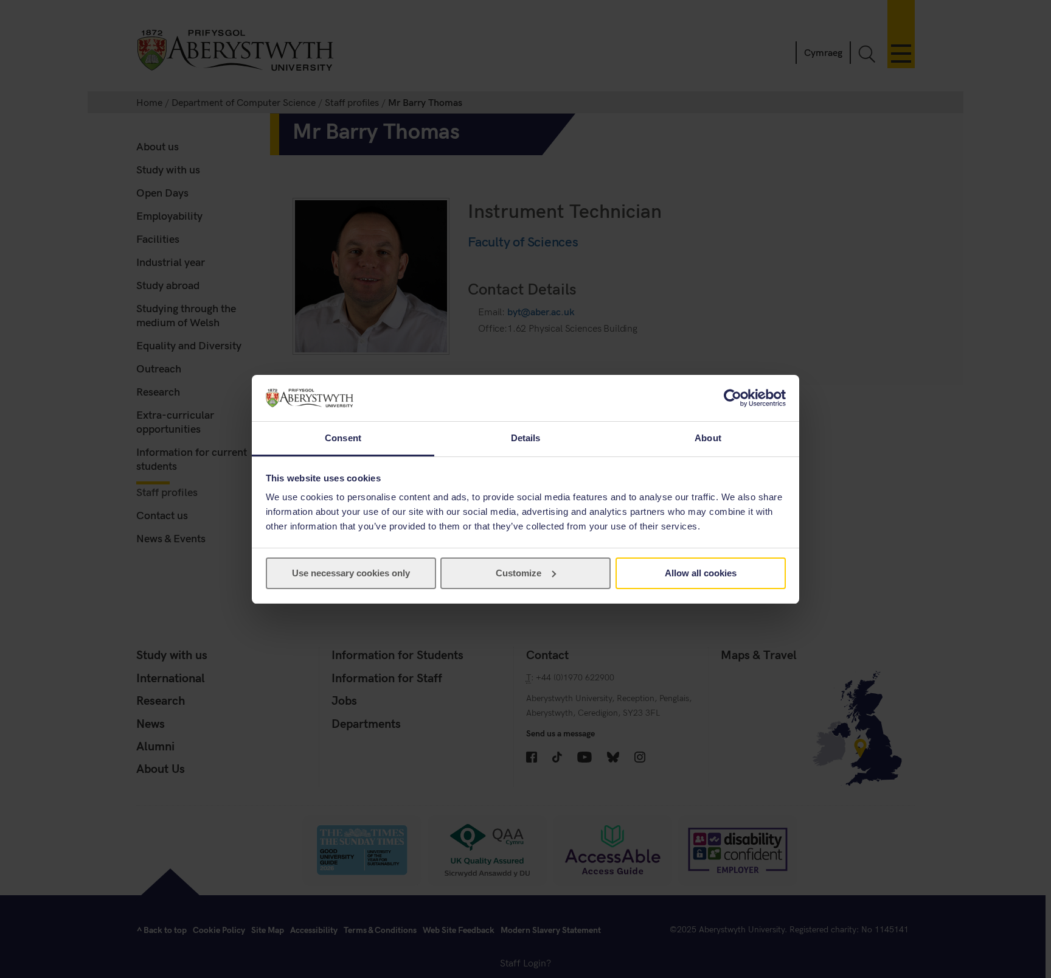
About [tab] (708, 438)
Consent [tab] (343, 438)
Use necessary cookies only (351, 573)
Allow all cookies (701, 573)
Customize (518, 573)
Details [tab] (526, 438)
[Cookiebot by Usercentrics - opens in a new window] (732, 398)
